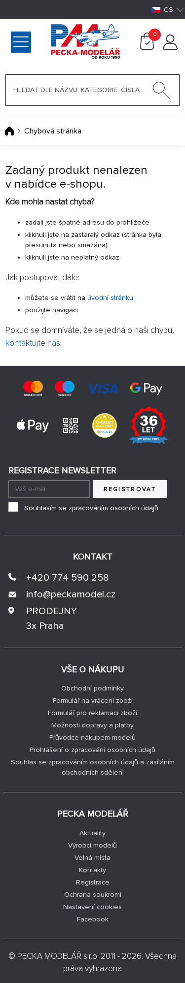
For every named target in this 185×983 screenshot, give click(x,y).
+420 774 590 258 (67, 578)
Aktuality (92, 833)
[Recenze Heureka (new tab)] (104, 425)
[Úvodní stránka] (10, 131)
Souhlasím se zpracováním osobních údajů (91, 508)
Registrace (93, 882)
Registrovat (130, 489)
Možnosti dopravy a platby (92, 725)
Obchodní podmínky (92, 688)
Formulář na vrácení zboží (93, 700)
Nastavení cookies (92, 907)
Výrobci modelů (92, 845)
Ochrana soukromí (92, 894)
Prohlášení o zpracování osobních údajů (92, 750)
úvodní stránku (110, 298)
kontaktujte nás (32, 343)
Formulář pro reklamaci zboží (92, 713)
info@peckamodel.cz (70, 594)
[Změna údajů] (170, 47)
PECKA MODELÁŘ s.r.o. (58, 956)
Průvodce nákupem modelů (92, 737)
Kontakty (92, 870)
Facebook (93, 919)
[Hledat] (162, 92)
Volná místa (92, 857)
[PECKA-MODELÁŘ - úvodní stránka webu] (46, 41)
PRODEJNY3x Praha (51, 618)
